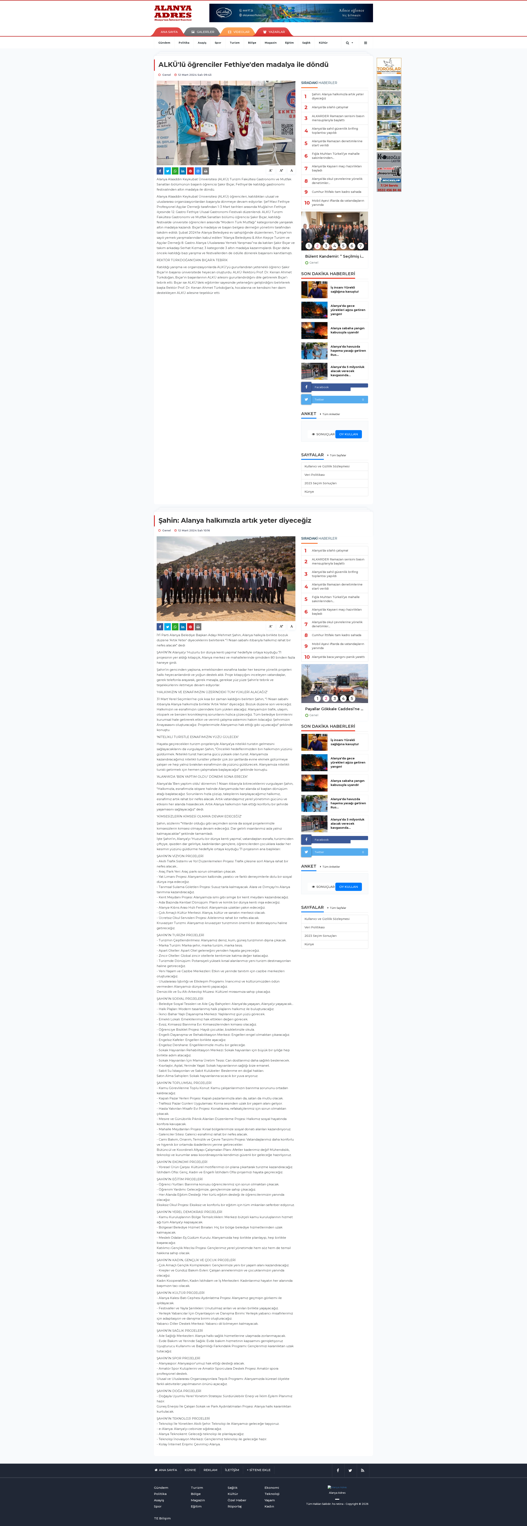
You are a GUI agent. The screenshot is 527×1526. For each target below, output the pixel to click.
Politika (184, 42)
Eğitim (289, 42)
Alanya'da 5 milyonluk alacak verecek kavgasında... (347, 371)
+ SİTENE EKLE (258, 1470)
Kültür (323, 42)
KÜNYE (190, 1470)
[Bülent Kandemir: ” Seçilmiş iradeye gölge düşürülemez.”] (334, 234)
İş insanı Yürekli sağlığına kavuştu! (345, 289)
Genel (313, 262)
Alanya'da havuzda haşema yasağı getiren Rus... (348, 351)
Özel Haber (237, 1500)
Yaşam (270, 1500)
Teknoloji (272, 1494)
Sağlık (306, 42)
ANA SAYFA (169, 32)
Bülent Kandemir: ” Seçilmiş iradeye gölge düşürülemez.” (334, 256)
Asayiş (202, 42)
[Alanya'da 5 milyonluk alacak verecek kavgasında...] (314, 371)
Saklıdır (326, 1503)
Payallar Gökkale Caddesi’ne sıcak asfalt (334, 709)
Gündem (164, 42)
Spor (218, 42)
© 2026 (363, 1503)
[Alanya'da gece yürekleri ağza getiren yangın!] (314, 310)
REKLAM (210, 1470)
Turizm (235, 42)
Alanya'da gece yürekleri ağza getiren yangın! (348, 310)
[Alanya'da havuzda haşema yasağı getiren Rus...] (314, 350)
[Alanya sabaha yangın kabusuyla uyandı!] (314, 330)
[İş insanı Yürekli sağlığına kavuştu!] (314, 289)
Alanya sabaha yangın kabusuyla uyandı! (348, 330)
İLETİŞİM (232, 1470)
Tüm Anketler (331, 414)
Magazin (271, 42)
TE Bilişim (162, 1518)
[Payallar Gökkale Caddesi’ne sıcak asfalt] (334, 686)
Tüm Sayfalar (338, 455)
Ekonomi (272, 1488)
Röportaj (234, 1506)
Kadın (269, 1506)
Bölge (252, 42)
